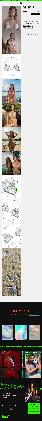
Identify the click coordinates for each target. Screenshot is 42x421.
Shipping (16, 406)
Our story (3, 406)
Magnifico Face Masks (11, 407)
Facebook (23, 407)
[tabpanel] (11, 395)
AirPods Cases (10, 408)
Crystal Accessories (11, 409)
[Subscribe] (38, 410)
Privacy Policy (16, 407)
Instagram (23, 406)
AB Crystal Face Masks (11, 406)
